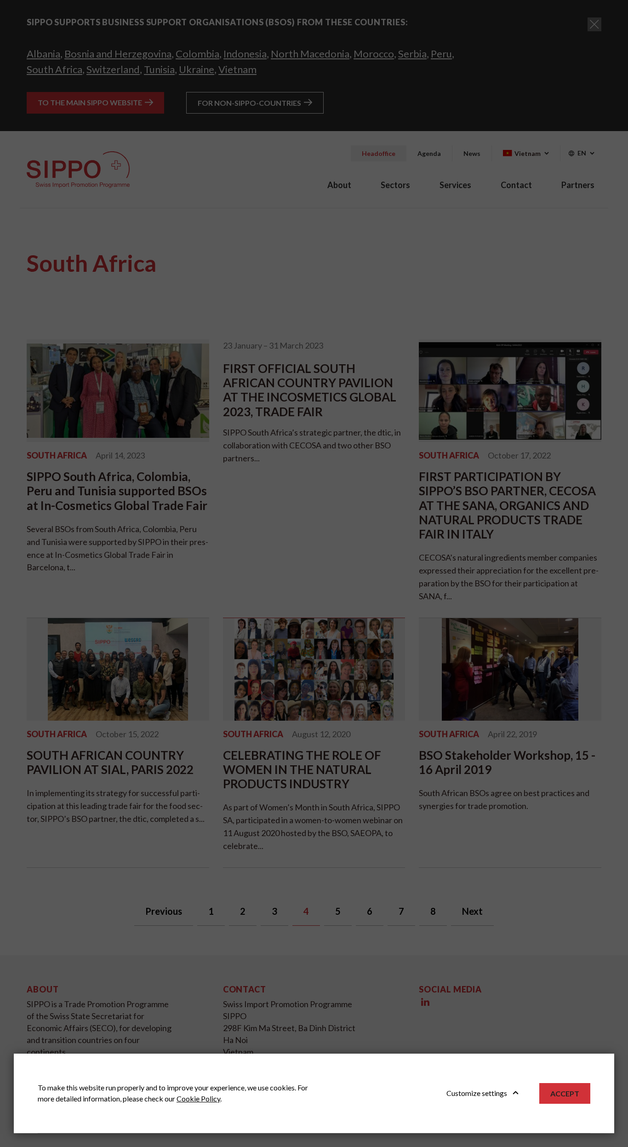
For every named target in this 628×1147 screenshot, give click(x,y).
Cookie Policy (198, 1098)
